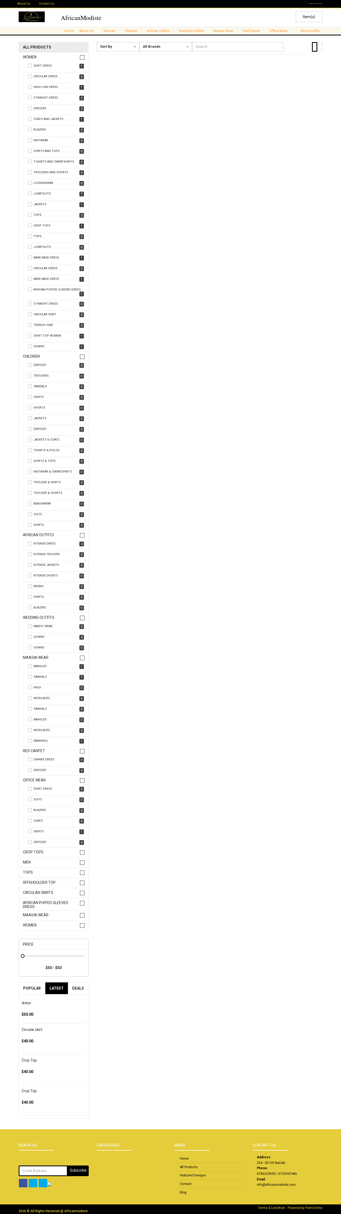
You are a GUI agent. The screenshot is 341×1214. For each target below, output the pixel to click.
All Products (37, 47)
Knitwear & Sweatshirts (58, 472)
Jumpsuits (58, 194)
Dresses (58, 109)
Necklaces (58, 698)
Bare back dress (58, 258)
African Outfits (38, 535)
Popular (32, 988)
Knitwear (58, 141)
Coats (58, 821)
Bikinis (58, 586)
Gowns (58, 347)
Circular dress (58, 269)
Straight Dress (58, 98)
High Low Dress (58, 87)
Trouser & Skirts (58, 483)
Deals (78, 988)
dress (26, 1003)
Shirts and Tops (58, 151)
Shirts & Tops (58, 461)
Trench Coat (58, 325)
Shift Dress (58, 66)
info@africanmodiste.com (276, 1185)
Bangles (58, 666)
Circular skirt (32, 1029)
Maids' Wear (58, 626)
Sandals (58, 387)
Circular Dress (58, 77)
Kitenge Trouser (58, 554)
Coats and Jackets (58, 119)
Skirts (58, 397)
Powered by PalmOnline (305, 1208)
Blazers (58, 130)
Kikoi (58, 688)
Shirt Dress (58, 789)
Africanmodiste (76, 1211)
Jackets (58, 419)
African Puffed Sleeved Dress (58, 292)
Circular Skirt (58, 315)
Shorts (58, 408)
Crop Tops (58, 226)
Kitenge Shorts (58, 576)
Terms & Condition (271, 1208)
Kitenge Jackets (58, 565)
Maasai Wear (35, 658)
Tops (58, 237)
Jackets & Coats (58, 440)
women (29, 925)
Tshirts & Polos (58, 451)
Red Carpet (34, 751)
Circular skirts (38, 893)
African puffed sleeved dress (45, 905)
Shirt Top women (58, 336)
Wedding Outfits (38, 618)
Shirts (58, 525)
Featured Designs (193, 1175)
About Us (23, 3)
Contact (186, 1184)
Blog (183, 1192)
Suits (58, 515)
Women (29, 57)
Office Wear (34, 780)
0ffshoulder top (39, 883)
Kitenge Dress (58, 544)
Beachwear (58, 504)
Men (27, 862)
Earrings (58, 741)
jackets (58, 205)
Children (31, 356)
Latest (57, 988)
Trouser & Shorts (58, 493)
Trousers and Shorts (58, 173)
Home (69, 31)
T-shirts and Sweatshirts (58, 162)
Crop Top (29, 1060)
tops (58, 215)
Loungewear (58, 183)
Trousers (58, 376)
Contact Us (46, 3)
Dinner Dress (58, 760)
